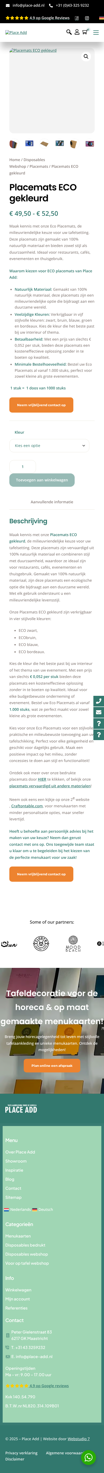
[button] (86, 56)
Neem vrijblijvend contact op (41, 405)
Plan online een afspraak (52, 1066)
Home (14, 159)
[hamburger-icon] (96, 32)
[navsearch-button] (69, 32)
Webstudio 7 (79, 1439)
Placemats (39, 166)
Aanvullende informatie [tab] (52, 502)
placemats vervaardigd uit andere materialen (50, 786)
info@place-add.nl (29, 5)
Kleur (19, 432)
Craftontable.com (27, 806)
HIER (42, 779)
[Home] (16, 32)
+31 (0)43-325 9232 (72, 5)
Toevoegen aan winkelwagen (42, 479)
